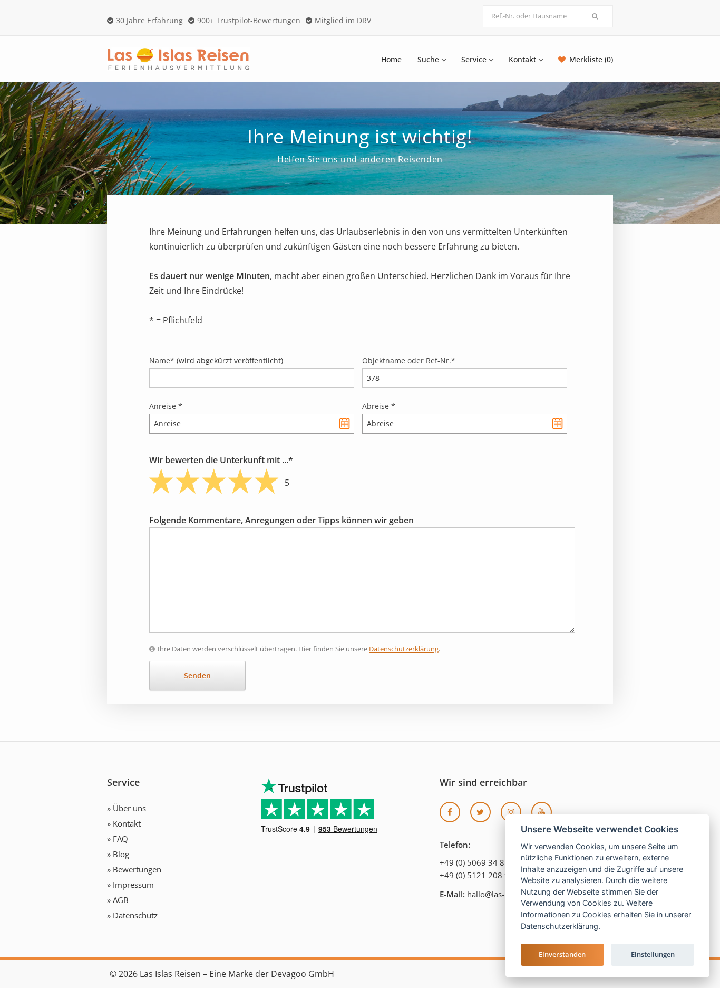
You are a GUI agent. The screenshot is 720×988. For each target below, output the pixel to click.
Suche (428, 59)
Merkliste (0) (591, 59)
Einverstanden (562, 954)
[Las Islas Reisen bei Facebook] (450, 812)
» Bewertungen (134, 869)
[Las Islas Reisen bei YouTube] (541, 812)
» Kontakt (124, 823)
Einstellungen (653, 954)
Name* (216, 361)
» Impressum (130, 884)
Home (391, 59)
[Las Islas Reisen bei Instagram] (511, 812)
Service (474, 59)
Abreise (378, 406)
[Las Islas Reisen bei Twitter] (480, 812)
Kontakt (522, 59)
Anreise (165, 406)
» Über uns (126, 808)
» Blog (118, 854)
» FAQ (117, 838)
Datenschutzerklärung (404, 649)
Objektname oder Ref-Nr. (408, 361)
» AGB (118, 900)
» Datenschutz (132, 915)
